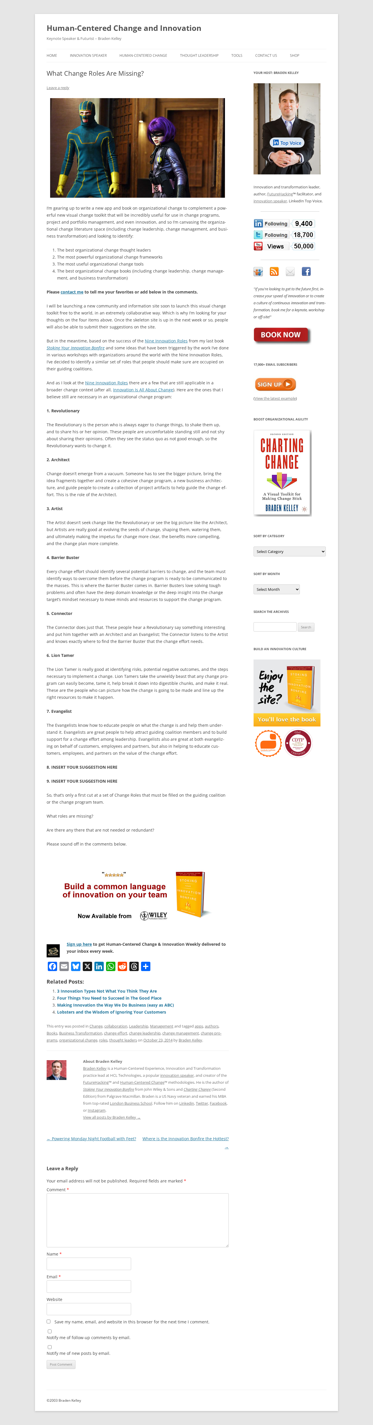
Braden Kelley (190, 1040)
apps (199, 1026)
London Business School (131, 1103)
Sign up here (79, 944)
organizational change (78, 1040)
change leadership (145, 1033)
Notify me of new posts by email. (78, 1353)
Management (161, 1026)
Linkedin (186, 1103)
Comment (58, 1189)
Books (52, 1033)
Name (54, 1254)
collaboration (115, 1026)
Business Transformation (80, 1033)
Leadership (138, 1026)
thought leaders (123, 1040)
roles (103, 1040)
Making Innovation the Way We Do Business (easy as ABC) (115, 1005)
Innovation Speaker (88, 55)
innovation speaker (177, 1075)
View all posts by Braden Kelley (112, 1117)
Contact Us (266, 55)
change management (180, 1033)
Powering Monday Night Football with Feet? (91, 1138)
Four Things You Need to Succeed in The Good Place (109, 998)
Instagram (96, 1110)
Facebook (218, 1103)
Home (52, 55)
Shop (294, 55)
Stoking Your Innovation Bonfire (76, 348)
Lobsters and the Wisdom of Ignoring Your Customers (111, 1012)
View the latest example (275, 398)
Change (96, 1026)
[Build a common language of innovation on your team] (138, 894)
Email (54, 1276)
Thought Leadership (199, 55)
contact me (72, 292)
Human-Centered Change (143, 55)
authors (212, 1026)
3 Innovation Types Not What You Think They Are (107, 991)
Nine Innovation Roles (166, 341)
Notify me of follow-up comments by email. (89, 1337)
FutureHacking (96, 1082)
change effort (115, 1033)
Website (54, 1299)
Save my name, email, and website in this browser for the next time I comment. (132, 1322)
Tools (236, 55)
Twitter (202, 1103)
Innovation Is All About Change (143, 390)
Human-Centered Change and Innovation (124, 28)
